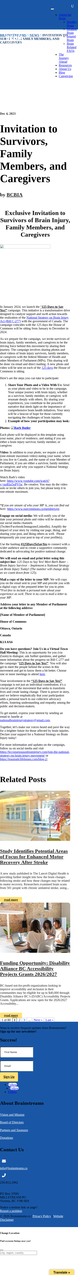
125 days (47, 367)
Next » (38, 1020)
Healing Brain (72, 30)
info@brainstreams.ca (13, 1168)
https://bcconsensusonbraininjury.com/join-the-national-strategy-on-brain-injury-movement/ (35, 753)
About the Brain (65, 16)
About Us (65, 69)
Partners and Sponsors (14, 1130)
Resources (65, 65)
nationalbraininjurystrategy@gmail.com (25, 720)
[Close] (1, 1250)
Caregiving (66, 76)
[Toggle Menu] (52, 9)
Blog (62, 72)
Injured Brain (71, 38)
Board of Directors (12, 1122)
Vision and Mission (12, 1114)
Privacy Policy (42, 1216)
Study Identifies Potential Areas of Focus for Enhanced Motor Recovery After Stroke (34, 856)
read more (11, 899)
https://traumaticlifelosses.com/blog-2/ (23, 759)
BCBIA (15, 194)
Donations (6, 1137)
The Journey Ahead (64, 58)
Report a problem (11, 1211)
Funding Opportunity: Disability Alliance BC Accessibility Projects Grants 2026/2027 (35, 968)
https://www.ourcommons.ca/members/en (33, 509)
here (42, 674)
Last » (49, 1020)
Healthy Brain (72, 23)
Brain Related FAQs (71, 47)
